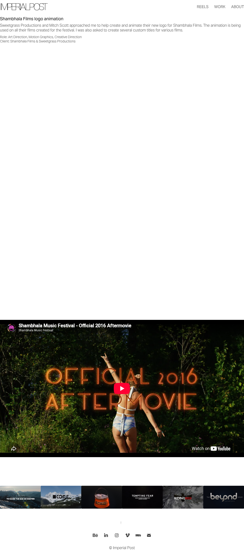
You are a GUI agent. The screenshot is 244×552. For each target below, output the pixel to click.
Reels (202, 6)
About (237, 6)
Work (219, 6)
